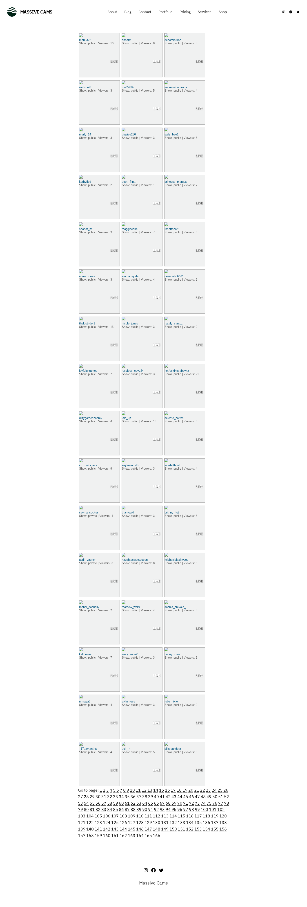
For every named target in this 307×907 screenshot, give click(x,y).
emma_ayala (130, 276)
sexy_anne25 (130, 654)
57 (103, 803)
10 (132, 790)
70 (179, 803)
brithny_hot (172, 512)
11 (138, 790)
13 (149, 790)
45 (185, 796)
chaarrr (126, 40)
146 (140, 829)
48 (203, 796)
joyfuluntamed (88, 370)
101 (212, 809)
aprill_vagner (87, 559)
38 (144, 796)
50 (214, 796)
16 (167, 790)
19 (184, 790)
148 (156, 829)
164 (140, 835)
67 (162, 803)
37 (138, 796)
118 (206, 816)
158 (90, 835)
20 (190, 790)
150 (173, 829)
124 (106, 822)
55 (92, 803)
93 (162, 809)
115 (181, 816)
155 (214, 829)
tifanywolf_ (129, 512)
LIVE (113, 61)
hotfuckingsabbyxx (177, 370)
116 (190, 816)
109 (131, 816)
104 (90, 816)
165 (148, 835)
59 (115, 803)
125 (115, 822)
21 (196, 790)
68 (168, 803)
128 (140, 822)
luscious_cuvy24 (133, 370)
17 (173, 790)
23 (208, 790)
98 (191, 809)
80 (86, 809)
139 (81, 829)
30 (98, 796)
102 (221, 809)
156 (223, 829)
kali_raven (85, 654)
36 (133, 796)
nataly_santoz (174, 323)
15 (161, 790)
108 (123, 816)
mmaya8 (84, 701)
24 (214, 790)
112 (156, 816)
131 (165, 822)
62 (133, 803)
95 (173, 809)
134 (190, 822)
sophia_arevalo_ (175, 607)
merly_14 (85, 134)
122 (90, 822)
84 (109, 809)
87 (127, 809)
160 (106, 835)
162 (123, 835)
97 (185, 809)
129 (148, 822)
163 (131, 835)
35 (127, 796)
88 (133, 809)
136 (206, 822)
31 (103, 796)
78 (226, 803)
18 (179, 790)
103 (81, 816)
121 (81, 822)
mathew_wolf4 (131, 607)
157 (81, 835)
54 (86, 803)
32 (109, 796)
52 (226, 796)
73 (197, 803)
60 (121, 803)
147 (148, 829)
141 (98, 829)
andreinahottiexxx (176, 87)
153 (198, 829)
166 (156, 835)
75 (209, 803)
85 (115, 809)
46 (191, 796)
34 (121, 796)
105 (98, 816)
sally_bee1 (171, 134)
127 (131, 822)
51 (220, 796)
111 (148, 816)
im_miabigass (88, 465)
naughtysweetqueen (135, 559)
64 (144, 803)
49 (209, 796)
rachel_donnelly (89, 607)
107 (115, 816)
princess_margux (176, 181)
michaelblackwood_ (177, 559)
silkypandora (173, 748)
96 (179, 809)
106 (106, 816)
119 (214, 816)
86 (121, 809)
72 (191, 803)
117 (198, 816)
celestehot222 (174, 276)
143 (115, 829)
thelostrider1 (87, 323)
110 (140, 816)
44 (179, 796)
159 (98, 835)
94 (168, 809)
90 (144, 809)
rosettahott (171, 229)
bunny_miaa (172, 654)
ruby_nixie (171, 701)
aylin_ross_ (129, 701)
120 (223, 816)
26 (225, 790)
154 (206, 829)
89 (138, 809)
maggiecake (130, 229)
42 (168, 796)
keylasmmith (130, 465)
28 (86, 796)
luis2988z (128, 87)
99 (197, 809)
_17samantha (88, 748)
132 (173, 822)
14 (155, 790)
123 (98, 822)
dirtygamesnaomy (90, 418)
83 (103, 809)
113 (165, 816)
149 (165, 829)
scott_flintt (129, 181)
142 (106, 829)
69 (173, 803)
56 (98, 803)
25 (220, 790)
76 (214, 803)
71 (185, 803)
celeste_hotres (174, 418)
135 (198, 822)
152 (190, 829)
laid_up (126, 418)
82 (98, 809)
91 (150, 809)
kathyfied (85, 181)
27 (80, 796)
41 (162, 796)
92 (156, 809)
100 (204, 809)
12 (144, 790)
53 (80, 803)
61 (127, 803)
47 (197, 796)
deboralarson (173, 40)
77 (220, 803)
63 (138, 803)
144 (123, 829)
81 (92, 809)
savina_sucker (88, 512)
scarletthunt (172, 465)
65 (150, 803)
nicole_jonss (130, 323)
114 (173, 816)
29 (92, 796)
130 (156, 822)
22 (202, 790)
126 (123, 822)
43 (173, 796)
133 (181, 822)
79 (80, 809)
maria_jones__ (88, 276)
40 (156, 796)
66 (156, 803)
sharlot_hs (86, 229)
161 (115, 835)
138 (223, 822)
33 (115, 796)
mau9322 (85, 40)
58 (109, 803)
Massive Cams (36, 12)
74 (203, 803)
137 (214, 822)
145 (131, 829)
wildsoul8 (85, 87)
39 (150, 796)
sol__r (126, 748)
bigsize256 (129, 134)
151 (181, 829)
